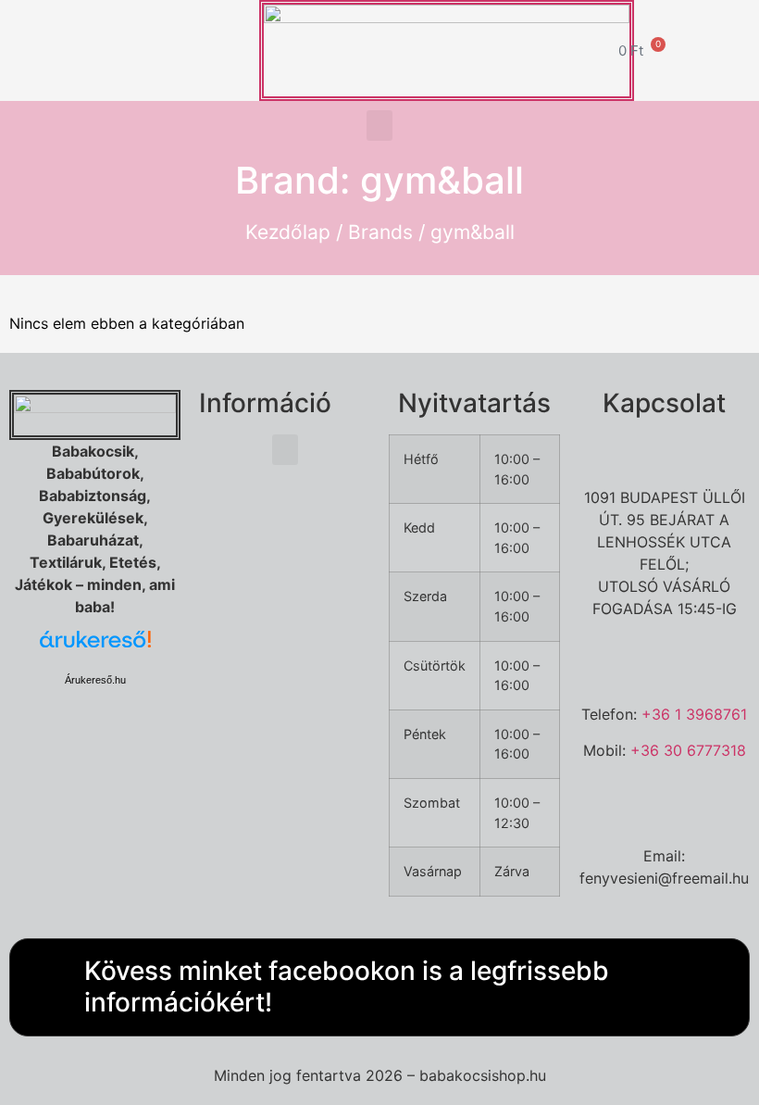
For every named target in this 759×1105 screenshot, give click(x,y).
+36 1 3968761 (694, 714)
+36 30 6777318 (688, 750)
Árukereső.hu (95, 679)
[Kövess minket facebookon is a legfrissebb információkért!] (42, 987)
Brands (380, 232)
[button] (379, 125)
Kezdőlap (287, 232)
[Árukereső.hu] (95, 649)
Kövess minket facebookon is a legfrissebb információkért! (346, 986)
